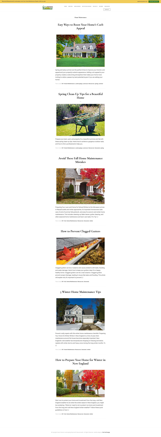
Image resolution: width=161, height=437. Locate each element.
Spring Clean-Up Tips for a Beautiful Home (80, 95)
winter (91, 220)
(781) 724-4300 (42, 1)
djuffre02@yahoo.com (142, 1)
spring (96, 83)
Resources (91, 83)
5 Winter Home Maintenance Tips (80, 292)
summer (101, 83)
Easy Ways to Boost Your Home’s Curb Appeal (80, 26)
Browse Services (154, 1)
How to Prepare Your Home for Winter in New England (80, 361)
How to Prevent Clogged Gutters (80, 231)
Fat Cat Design (106, 432)
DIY (63, 83)
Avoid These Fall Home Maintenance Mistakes (80, 160)
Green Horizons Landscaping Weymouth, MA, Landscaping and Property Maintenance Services (48, 7)
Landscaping (78, 83)
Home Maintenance (69, 83)
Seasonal (97, 148)
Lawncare (85, 83)
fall (65, 220)
